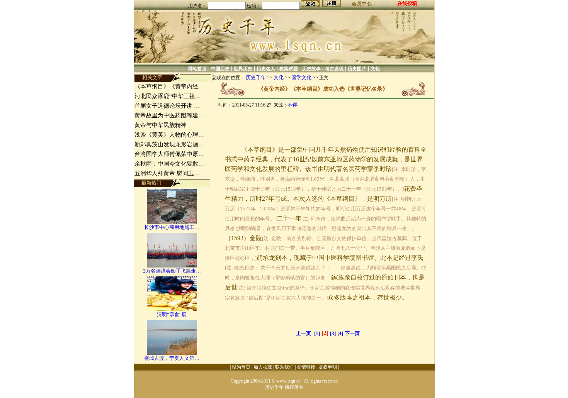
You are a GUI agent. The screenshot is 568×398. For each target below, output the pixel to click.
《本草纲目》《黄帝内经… (169, 86)
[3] (333, 333)
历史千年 (256, 77)
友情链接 (306, 367)
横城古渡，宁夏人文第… (171, 358)
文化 (375, 68)
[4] (340, 333)
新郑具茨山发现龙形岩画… (169, 144)
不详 (292, 105)
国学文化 (301, 77)
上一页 (303, 333)
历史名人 (266, 68)
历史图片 (357, 68)
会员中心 (362, 4)
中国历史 (220, 68)
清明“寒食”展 (172, 314)
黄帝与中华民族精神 (160, 125)
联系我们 (284, 367)
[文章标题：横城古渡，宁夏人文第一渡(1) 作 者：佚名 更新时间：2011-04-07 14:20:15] (172, 353)
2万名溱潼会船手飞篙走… (172, 271)
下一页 (352, 333)
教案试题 (288, 68)
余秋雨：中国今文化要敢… (169, 164)
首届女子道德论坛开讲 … (167, 106)
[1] (317, 333)
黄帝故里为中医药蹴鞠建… (169, 115)
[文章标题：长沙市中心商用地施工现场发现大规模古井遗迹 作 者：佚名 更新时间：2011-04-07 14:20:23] (172, 222)
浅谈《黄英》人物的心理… (169, 135)
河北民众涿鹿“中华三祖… (167, 96)
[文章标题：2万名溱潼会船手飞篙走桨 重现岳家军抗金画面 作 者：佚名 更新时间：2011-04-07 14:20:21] (172, 266)
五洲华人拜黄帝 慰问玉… (167, 173)
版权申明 (327, 367)
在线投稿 (407, 3)
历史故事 (311, 68)
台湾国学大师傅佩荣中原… (169, 154)
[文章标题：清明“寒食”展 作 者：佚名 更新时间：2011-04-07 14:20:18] (172, 309)
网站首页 (197, 68)
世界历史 (243, 68)
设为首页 (241, 367)
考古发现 (334, 68)
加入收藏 (262, 367)
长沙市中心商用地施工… (171, 227)
